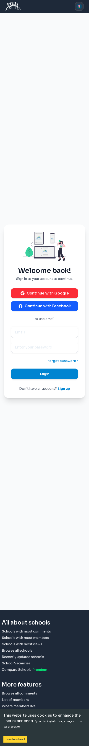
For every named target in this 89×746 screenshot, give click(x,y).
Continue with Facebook (48, 306)
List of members (15, 700)
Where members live (19, 706)
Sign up (64, 389)
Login (44, 374)
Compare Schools (24, 670)
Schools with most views (22, 644)
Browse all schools (17, 650)
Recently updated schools (23, 657)
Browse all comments (19, 693)
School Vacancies (16, 663)
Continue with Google (48, 293)
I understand (15, 739)
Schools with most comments (26, 631)
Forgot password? (63, 361)
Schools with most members (25, 638)
